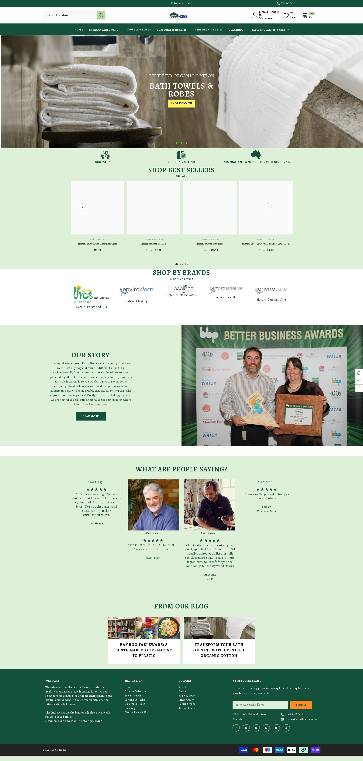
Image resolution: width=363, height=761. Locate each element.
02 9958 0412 (288, 3)
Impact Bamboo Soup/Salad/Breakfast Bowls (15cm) (266, 243)
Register (274, 12)
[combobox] (70, 15)
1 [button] (176, 143)
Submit (301, 704)
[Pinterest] (256, 727)
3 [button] (186, 143)
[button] (3, 91)
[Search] (74, 15)
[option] (181, 91)
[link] (106, 156)
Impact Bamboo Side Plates (153, 243)
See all (181, 176)
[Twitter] (286, 727)
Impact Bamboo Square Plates (209, 243)
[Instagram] (246, 727)
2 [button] (181, 143)
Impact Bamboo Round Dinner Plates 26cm (97, 243)
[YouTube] (276, 727)
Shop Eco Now (181, 108)
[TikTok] (266, 727)
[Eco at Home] (272, 385)
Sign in (262, 13)
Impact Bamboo (97, 239)
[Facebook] (236, 727)
